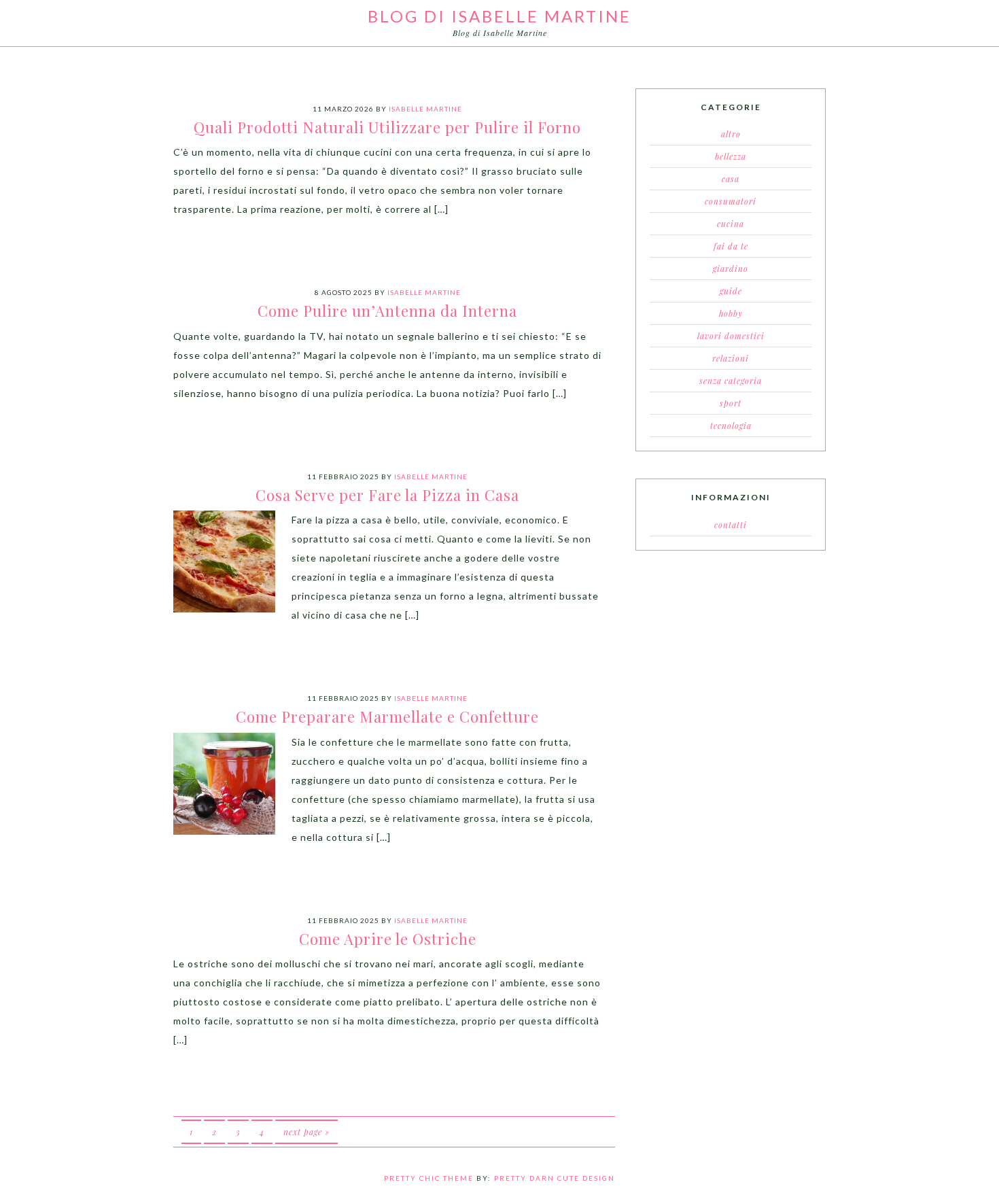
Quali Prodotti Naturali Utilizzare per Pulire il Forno (387, 127)
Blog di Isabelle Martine (499, 16)
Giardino (730, 268)
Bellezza (730, 156)
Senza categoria (730, 380)
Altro (731, 133)
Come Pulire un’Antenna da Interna (387, 310)
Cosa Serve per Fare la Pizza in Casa (387, 495)
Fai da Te (731, 246)
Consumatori (730, 201)
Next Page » (306, 1131)
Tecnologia (731, 425)
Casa (730, 178)
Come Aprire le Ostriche (387, 939)
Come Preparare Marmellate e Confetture (387, 716)
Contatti (730, 524)
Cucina (730, 223)
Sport (730, 403)
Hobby (731, 313)
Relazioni (730, 358)
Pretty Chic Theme (429, 1178)
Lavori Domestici (731, 335)
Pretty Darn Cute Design (554, 1178)
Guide (731, 290)
